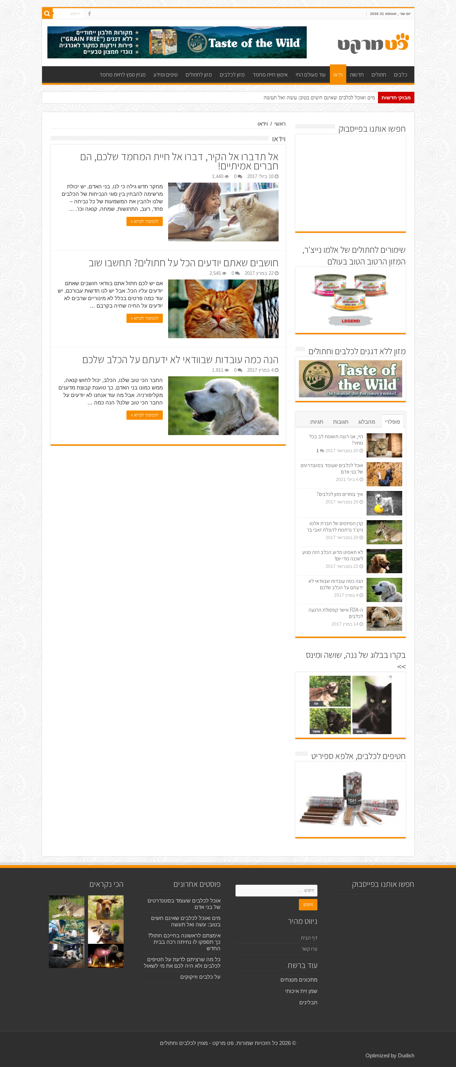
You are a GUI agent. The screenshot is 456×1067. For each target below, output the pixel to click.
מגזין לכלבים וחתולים (184, 1043)
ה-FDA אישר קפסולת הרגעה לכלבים (336, 612)
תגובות (340, 422)
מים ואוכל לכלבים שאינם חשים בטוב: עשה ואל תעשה (319, 97)
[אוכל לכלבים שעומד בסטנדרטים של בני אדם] (384, 474)
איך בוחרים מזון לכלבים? (340, 494)
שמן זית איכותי (301, 991)
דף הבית (309, 937)
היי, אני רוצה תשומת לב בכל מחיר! (336, 439)
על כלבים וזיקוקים (200, 977)
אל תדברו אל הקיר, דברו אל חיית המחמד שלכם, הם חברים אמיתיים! (179, 161)
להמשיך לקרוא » (145, 221)
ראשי (280, 124)
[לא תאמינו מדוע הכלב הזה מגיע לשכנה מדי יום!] (384, 561)
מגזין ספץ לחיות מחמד (122, 74)
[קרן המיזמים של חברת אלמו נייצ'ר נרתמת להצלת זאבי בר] (384, 532)
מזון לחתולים (199, 74)
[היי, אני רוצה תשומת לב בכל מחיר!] (384, 445)
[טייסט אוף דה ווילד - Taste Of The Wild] (177, 42)
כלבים (400, 74)
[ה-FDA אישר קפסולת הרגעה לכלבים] (384, 619)
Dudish (406, 1055)
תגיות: (316, 422)
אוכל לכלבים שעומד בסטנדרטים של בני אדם (332, 468)
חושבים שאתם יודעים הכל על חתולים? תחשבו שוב (183, 262)
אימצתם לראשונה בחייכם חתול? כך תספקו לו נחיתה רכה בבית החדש (184, 941)
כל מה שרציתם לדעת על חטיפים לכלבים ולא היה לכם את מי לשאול (182, 962)
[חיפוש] (47, 13)
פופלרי (392, 422)
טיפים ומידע (166, 74)
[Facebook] (89, 14)
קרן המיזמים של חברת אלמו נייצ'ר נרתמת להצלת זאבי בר (335, 526)
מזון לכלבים (232, 74)
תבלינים (308, 1002)
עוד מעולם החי (311, 74)
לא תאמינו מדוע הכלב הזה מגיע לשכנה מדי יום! (332, 555)
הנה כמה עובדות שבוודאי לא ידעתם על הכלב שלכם (180, 359)
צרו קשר (309, 948)
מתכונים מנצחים (298, 980)
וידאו (338, 74)
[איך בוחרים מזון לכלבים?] (384, 503)
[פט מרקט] (373, 42)
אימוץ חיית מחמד (270, 74)
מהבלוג (366, 422)
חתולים (379, 74)
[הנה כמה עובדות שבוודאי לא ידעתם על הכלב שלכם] (384, 590)
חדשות (357, 74)
